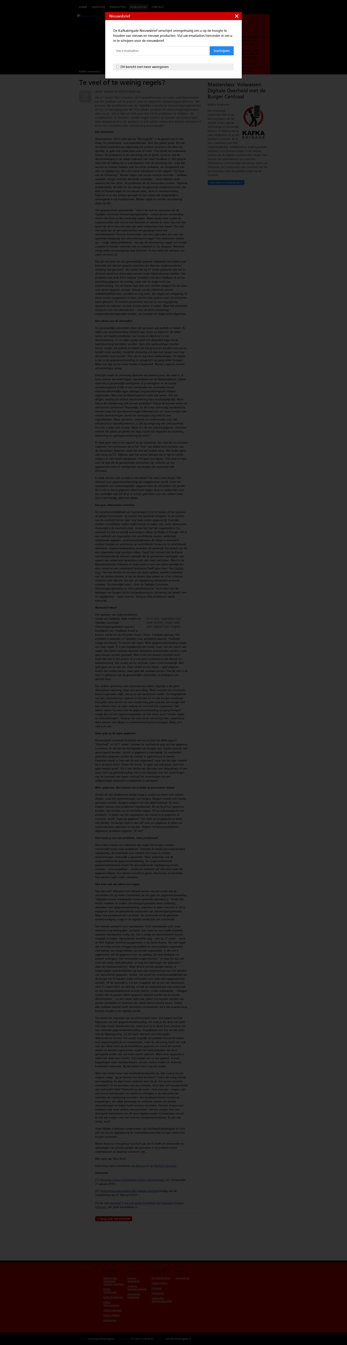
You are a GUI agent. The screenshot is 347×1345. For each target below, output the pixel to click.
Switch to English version (258, 7)
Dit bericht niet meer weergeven (144, 67)
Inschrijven (222, 51)
